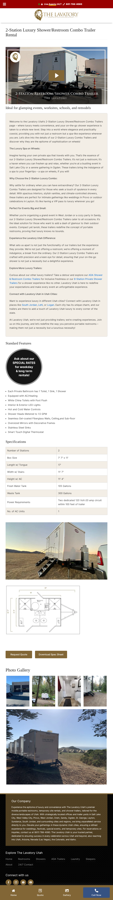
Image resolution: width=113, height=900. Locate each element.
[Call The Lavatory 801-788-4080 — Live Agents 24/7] (61, 4)
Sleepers (90, 858)
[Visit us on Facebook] (8, 882)
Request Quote (18, 654)
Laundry (75, 858)
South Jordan (29, 304)
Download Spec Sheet (51, 654)
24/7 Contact (25, 864)
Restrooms (24, 858)
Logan (50, 304)
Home (9, 858)
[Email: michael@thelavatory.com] (31, 882)
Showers (40, 858)
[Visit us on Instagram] (16, 882)
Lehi (40, 304)
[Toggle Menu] (4, 4)
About (9, 864)
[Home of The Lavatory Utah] (56, 14)
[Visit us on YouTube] (23, 882)
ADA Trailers (58, 858)
